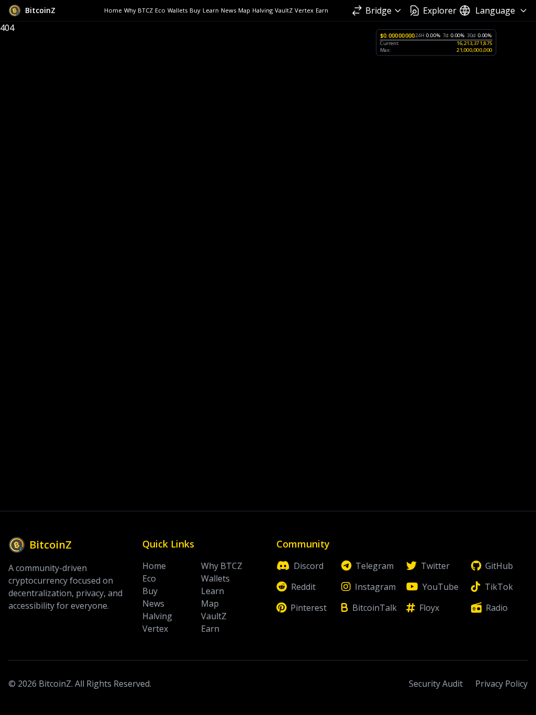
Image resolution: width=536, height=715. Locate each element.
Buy (194, 10)
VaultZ (284, 10)
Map (244, 10)
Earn (322, 10)
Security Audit (436, 683)
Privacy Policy (501, 683)
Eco (160, 10)
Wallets (177, 10)
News (228, 10)
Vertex (304, 10)
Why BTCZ (138, 10)
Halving (262, 10)
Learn (211, 10)
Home (113, 10)
